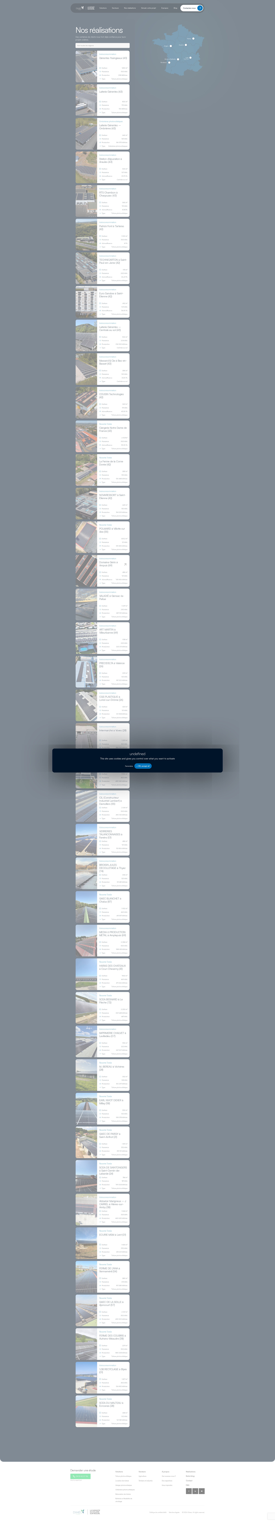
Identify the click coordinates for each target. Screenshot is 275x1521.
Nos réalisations (130, 8)
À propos (164, 8)
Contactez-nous (189, 8)
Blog (175, 8)
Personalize (129, 766)
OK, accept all (144, 766)
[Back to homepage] (85, 10)
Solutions (103, 8)
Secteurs (115, 8)
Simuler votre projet (148, 8)
